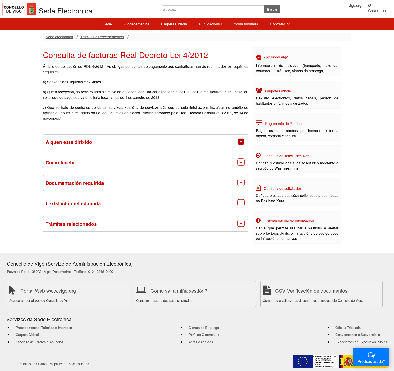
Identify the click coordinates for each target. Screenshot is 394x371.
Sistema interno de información (289, 221)
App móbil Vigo (275, 57)
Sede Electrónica (65, 10)
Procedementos (136, 24)
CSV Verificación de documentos (311, 290)
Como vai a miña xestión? (178, 290)
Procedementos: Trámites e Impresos (44, 327)
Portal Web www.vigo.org (48, 290)
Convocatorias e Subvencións (357, 334)
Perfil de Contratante (204, 334)
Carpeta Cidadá (174, 24)
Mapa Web (57, 363)
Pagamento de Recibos (284, 123)
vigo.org (354, 5)
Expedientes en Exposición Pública (361, 341)
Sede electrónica (59, 36)
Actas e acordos (201, 341)
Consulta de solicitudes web (286, 155)
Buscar (272, 9)
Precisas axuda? (371, 361)
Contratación (280, 24)
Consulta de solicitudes (283, 188)
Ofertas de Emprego (204, 327)
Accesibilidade (79, 363)
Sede (107, 24)
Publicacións (209, 24)
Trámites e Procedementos (102, 36)
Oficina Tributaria (348, 327)
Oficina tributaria (245, 24)
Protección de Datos (32, 363)
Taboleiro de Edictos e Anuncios (39, 341)
